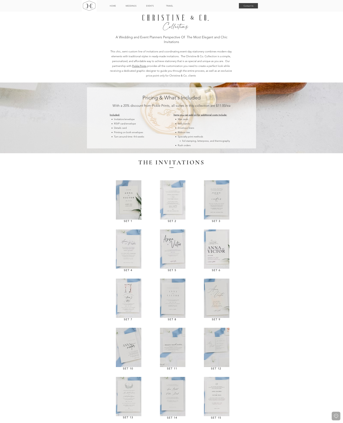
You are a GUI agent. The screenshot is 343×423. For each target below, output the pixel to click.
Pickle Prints (139, 66)
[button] (248, 5)
